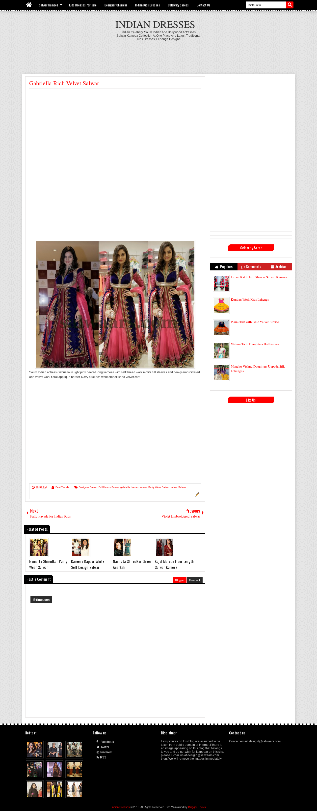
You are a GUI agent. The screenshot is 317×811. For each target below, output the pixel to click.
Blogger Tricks (197, 807)
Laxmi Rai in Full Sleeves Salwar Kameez (259, 277)
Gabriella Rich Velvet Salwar (64, 83)
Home (29, 5)
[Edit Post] (197, 495)
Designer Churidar (116, 4)
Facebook (195, 580)
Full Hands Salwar (109, 487)
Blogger (180, 580)
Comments (253, 266)
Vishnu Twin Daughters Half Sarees (255, 344)
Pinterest (106, 752)
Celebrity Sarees (178, 4)
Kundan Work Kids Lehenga (250, 299)
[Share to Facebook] (30, 753)
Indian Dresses (155, 23)
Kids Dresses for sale (83, 4)
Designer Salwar (88, 487)
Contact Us (203, 4)
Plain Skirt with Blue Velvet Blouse (255, 321)
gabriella (125, 487)
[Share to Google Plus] (40, 753)
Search (289, 4)
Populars (226, 266)
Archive (280, 266)
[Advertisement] (158, 54)
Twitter (105, 747)
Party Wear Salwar (158, 487)
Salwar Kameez (48, 4)
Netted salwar (139, 487)
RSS (103, 757)
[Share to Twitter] (35, 753)
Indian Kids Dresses (147, 4)
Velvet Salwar (178, 487)
